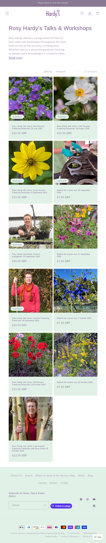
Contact (42, 482)
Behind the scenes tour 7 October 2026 (74, 318)
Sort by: (48, 71)
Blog (90, 475)
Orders (54, 482)
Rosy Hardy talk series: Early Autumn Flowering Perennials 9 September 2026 (29, 191)
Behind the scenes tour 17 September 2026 (73, 255)
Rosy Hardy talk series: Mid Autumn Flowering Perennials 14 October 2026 (29, 383)
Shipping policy (90, 533)
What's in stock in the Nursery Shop (55, 475)
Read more (15, 57)
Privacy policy (74, 533)
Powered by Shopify (56, 533)
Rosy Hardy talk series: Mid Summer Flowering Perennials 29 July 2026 (28, 127)
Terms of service (90, 536)
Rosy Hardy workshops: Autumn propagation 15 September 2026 (26, 255)
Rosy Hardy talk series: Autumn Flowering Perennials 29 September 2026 (30, 319)
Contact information (70, 536)
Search (29, 475)
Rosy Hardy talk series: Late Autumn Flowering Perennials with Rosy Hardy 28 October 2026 (30, 448)
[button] (7, 13)
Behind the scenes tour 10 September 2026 (73, 191)
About (81, 475)
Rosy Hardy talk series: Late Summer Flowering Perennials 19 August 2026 (73, 127)
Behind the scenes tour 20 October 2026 (74, 382)
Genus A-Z (16, 475)
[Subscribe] (44, 505)
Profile (64, 482)
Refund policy (52, 536)
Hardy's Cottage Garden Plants (32, 533)
